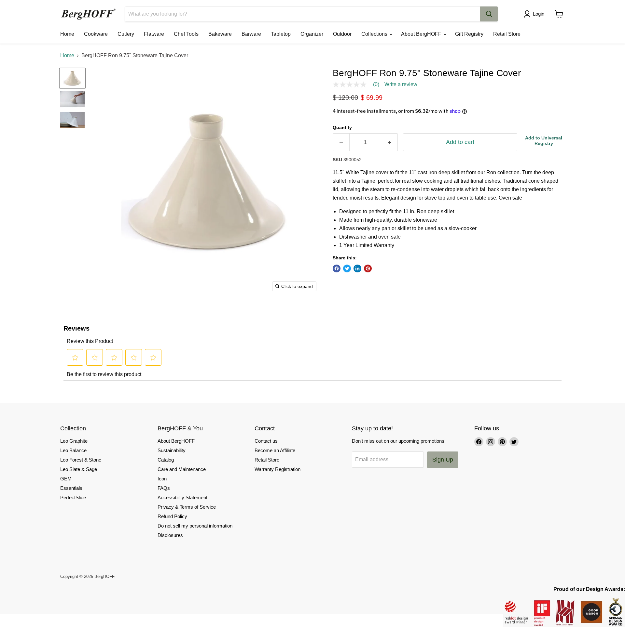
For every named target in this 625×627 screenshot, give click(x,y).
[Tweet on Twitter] (347, 268)
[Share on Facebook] (336, 268)
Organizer (311, 34)
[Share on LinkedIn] (357, 268)
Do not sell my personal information (195, 526)
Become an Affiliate (275, 450)
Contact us (266, 441)
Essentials (71, 488)
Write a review (400, 84)
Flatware (154, 34)
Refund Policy (172, 516)
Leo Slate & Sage (78, 469)
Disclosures (170, 535)
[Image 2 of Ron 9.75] (72, 99)
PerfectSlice (73, 497)
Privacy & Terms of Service (187, 507)
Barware (251, 34)
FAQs (164, 488)
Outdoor (342, 34)
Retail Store (507, 34)
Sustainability (172, 450)
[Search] (489, 14)
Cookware (96, 34)
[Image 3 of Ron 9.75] (72, 120)
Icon (162, 478)
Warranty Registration (277, 469)
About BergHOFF (422, 34)
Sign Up (442, 459)
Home (67, 34)
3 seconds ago (543, 140)
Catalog (166, 460)
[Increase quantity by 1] (389, 142)
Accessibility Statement (182, 497)
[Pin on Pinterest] (368, 268)
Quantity (342, 127)
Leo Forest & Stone (80, 460)
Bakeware (220, 34)
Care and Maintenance (182, 469)
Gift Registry (469, 34)
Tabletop (281, 34)
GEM (66, 478)
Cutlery (126, 34)
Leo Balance (73, 450)
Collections (375, 34)
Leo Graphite (74, 441)
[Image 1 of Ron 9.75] (72, 78)
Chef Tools (186, 34)
